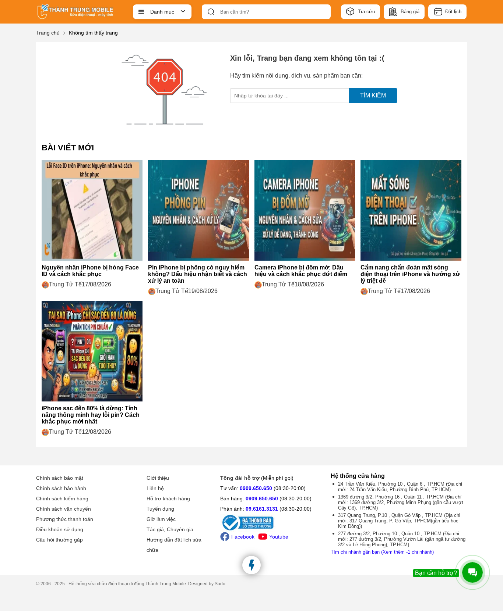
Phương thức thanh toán (64, 519)
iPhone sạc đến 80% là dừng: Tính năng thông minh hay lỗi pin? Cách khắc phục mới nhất (91, 415)
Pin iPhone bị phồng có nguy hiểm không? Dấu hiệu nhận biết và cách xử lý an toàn (197, 274)
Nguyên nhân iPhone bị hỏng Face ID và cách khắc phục (90, 270)
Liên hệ (155, 488)
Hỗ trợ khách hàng (168, 498)
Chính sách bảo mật (59, 478)
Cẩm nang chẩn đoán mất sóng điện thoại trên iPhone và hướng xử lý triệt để (410, 274)
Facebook (242, 537)
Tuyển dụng (160, 509)
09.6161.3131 (262, 509)
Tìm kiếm (373, 95)
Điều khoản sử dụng (59, 529)
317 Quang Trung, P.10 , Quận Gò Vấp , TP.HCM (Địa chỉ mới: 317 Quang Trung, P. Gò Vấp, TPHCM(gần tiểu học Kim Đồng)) (399, 520)
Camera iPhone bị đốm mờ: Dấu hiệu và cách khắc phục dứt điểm (300, 270)
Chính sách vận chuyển (63, 509)
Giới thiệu (158, 478)
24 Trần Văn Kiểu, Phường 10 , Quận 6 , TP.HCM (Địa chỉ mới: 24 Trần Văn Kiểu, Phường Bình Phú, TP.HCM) (400, 486)
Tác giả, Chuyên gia (170, 529)
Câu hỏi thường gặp (59, 540)
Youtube (278, 537)
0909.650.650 (256, 488)
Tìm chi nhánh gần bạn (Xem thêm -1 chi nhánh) (382, 552)
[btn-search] (211, 11)
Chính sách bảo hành (61, 488)
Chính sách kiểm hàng (62, 498)
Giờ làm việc (161, 519)
